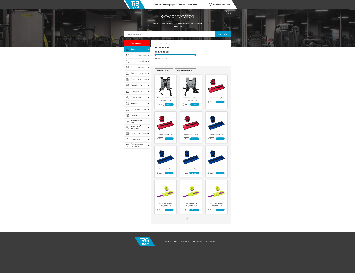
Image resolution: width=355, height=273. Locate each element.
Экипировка (192, 5)
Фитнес (163, 44)
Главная (157, 44)
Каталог (158, 5)
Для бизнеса (182, 5)
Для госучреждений (169, 5)
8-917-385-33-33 (222, 4)
